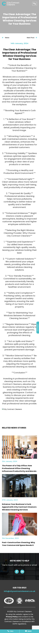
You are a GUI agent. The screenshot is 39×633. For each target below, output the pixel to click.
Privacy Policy (12, 617)
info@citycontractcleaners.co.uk (19, 591)
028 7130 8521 (19, 587)
